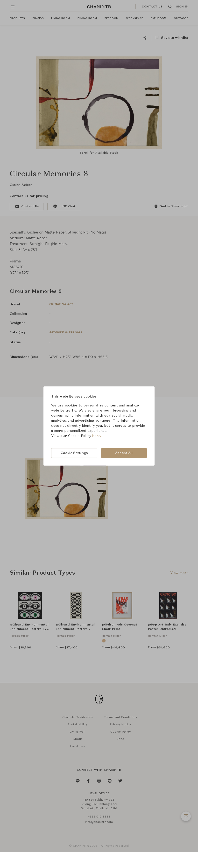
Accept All (124, 453)
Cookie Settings (74, 453)
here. (96, 436)
